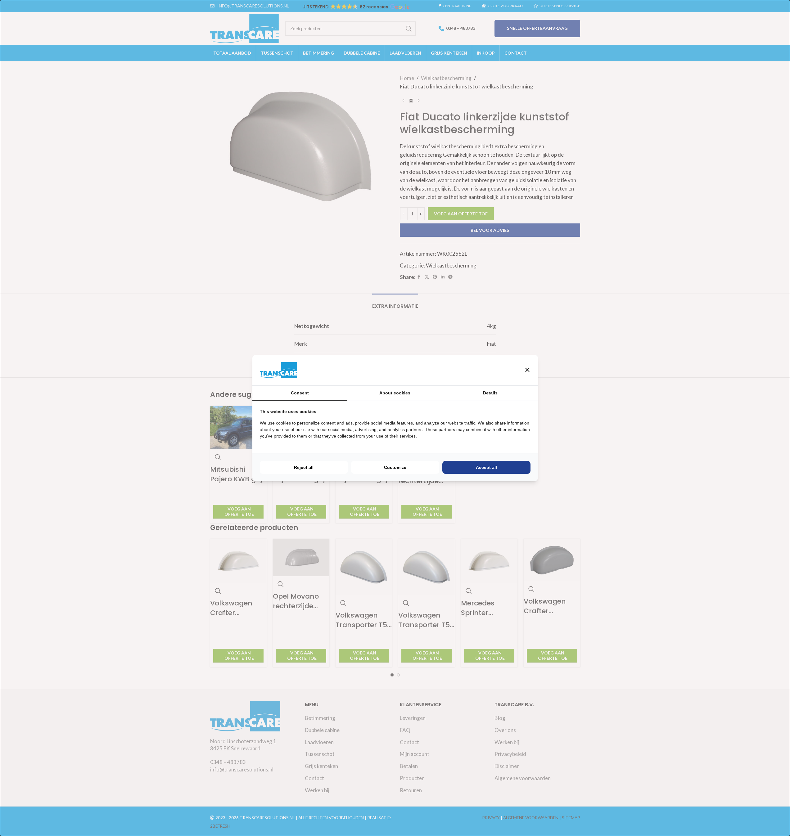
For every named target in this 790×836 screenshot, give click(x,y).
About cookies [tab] (394, 392)
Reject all (304, 467)
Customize (395, 467)
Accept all (486, 467)
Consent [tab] (300, 392)
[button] (527, 370)
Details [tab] (490, 392)
